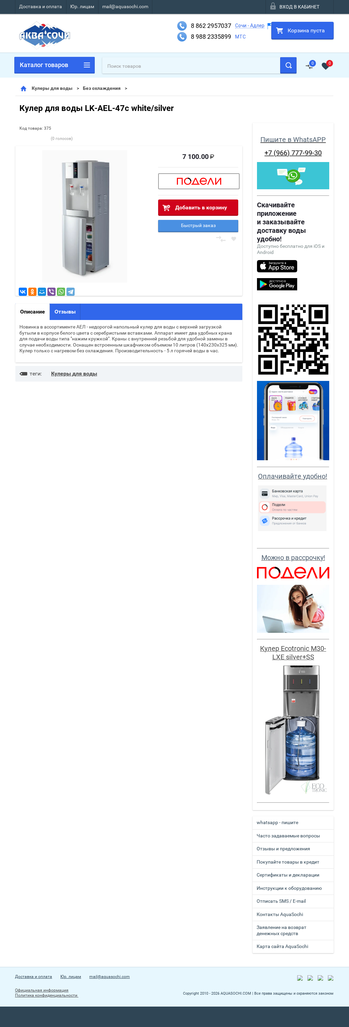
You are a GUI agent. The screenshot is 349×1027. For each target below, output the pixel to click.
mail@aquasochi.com (125, 6)
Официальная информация (42, 990)
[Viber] (51, 292)
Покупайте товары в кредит (288, 862)
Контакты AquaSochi (280, 914)
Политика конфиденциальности (46, 995)
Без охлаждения (102, 88)
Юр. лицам (82, 6)
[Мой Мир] (42, 292)
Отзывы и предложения (283, 848)
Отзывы (65, 311)
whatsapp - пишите (277, 822)
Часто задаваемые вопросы (288, 835)
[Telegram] (70, 292)
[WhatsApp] (61, 292)
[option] (84, 216)
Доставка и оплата (40, 6)
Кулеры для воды (52, 88)
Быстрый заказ (198, 225)
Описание (32, 311)
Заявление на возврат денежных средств (281, 930)
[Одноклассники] (32, 292)
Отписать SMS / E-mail (281, 901)
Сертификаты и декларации (288, 875)
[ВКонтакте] (23, 292)
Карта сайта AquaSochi (282, 946)
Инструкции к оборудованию (289, 888)
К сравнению (221, 239)
